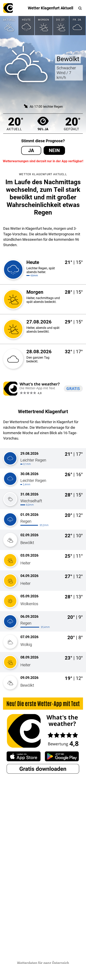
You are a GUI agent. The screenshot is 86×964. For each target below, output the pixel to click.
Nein (54, 150)
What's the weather (8, 8)
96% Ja (43, 129)
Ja (31, 150)
